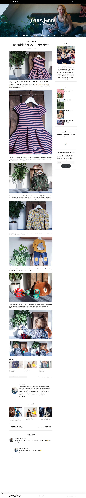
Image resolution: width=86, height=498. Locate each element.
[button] (20, 348)
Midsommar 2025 (67, 99)
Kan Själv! (26, 368)
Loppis (10, 368)
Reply (16, 444)
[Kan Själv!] (30, 364)
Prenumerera (66, 166)
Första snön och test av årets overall (16, 418)
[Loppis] (16, 364)
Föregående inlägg (16, 427)
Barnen (62, 35)
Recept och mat (34, 35)
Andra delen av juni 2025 (69, 90)
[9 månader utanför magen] (45, 364)
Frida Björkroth (19, 438)
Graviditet (55, 35)
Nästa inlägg (44, 427)
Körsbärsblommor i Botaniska (68, 121)
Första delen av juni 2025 (69, 110)
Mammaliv (17, 35)
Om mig (69, 35)
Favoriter (46, 418)
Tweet (44, 377)
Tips (49, 35)
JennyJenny (22, 384)
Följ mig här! (66, 136)
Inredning (43, 35)
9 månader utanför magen (44, 368)
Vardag (34, 41)
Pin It (49, 377)
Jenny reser (25, 35)
